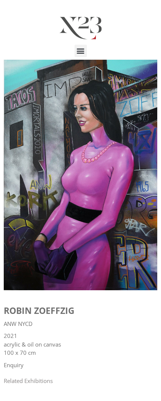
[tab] (28, 381)
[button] (81, 51)
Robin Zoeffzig (39, 311)
